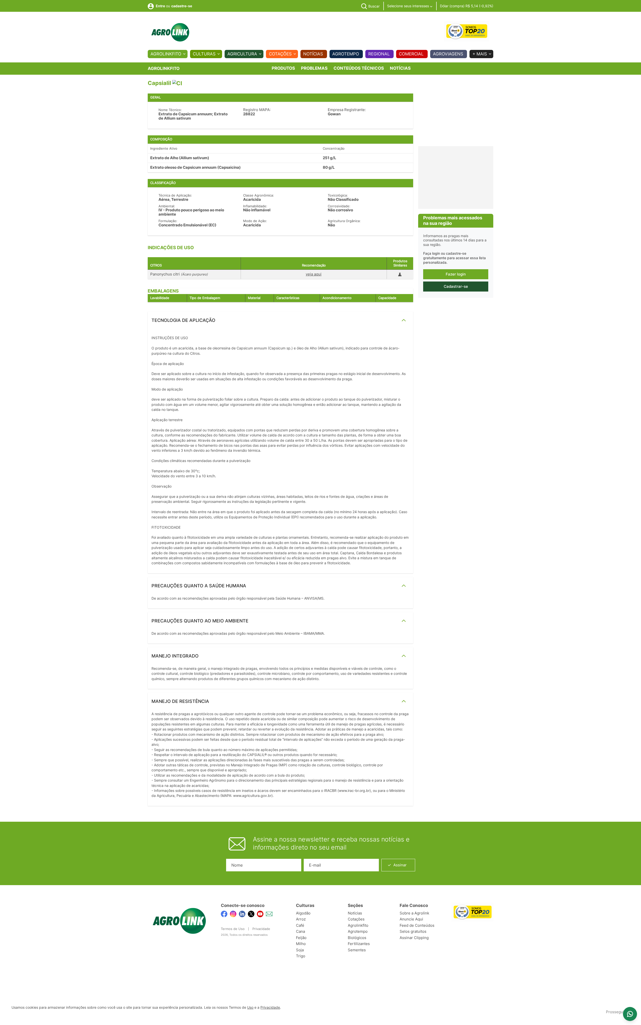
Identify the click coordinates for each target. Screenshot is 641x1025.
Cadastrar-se (456, 286)
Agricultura (242, 53)
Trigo (300, 956)
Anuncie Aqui (411, 919)
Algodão (303, 913)
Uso (250, 1007)
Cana (300, 931)
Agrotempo (345, 53)
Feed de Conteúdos (417, 925)
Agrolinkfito (165, 53)
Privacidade (261, 929)
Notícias (313, 53)
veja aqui (314, 274)
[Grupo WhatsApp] (630, 1014)
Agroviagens (448, 53)
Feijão (301, 937)
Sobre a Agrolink (414, 913)
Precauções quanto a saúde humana (198, 585)
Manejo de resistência (180, 701)
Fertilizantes (359, 943)
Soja (300, 950)
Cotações (280, 53)
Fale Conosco (414, 905)
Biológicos (357, 937)
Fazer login (456, 274)
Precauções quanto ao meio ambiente (199, 620)
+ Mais (479, 53)
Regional (379, 53)
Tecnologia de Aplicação (183, 320)
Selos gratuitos (413, 931)
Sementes (357, 950)
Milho (301, 943)
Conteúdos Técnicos (359, 68)
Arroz (301, 919)
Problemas (314, 68)
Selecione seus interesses (408, 6)
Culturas (204, 53)
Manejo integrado (175, 656)
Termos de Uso (233, 929)
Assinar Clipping (414, 937)
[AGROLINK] (170, 32)
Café (300, 925)
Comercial (411, 53)
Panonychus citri (179, 274)
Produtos (283, 68)
